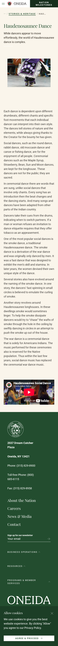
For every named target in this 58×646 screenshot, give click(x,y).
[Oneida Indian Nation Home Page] (16, 3)
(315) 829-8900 (26, 465)
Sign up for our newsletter (20, 535)
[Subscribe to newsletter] (49, 539)
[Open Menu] (3, 3)
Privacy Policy (32, 627)
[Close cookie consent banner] (52, 613)
